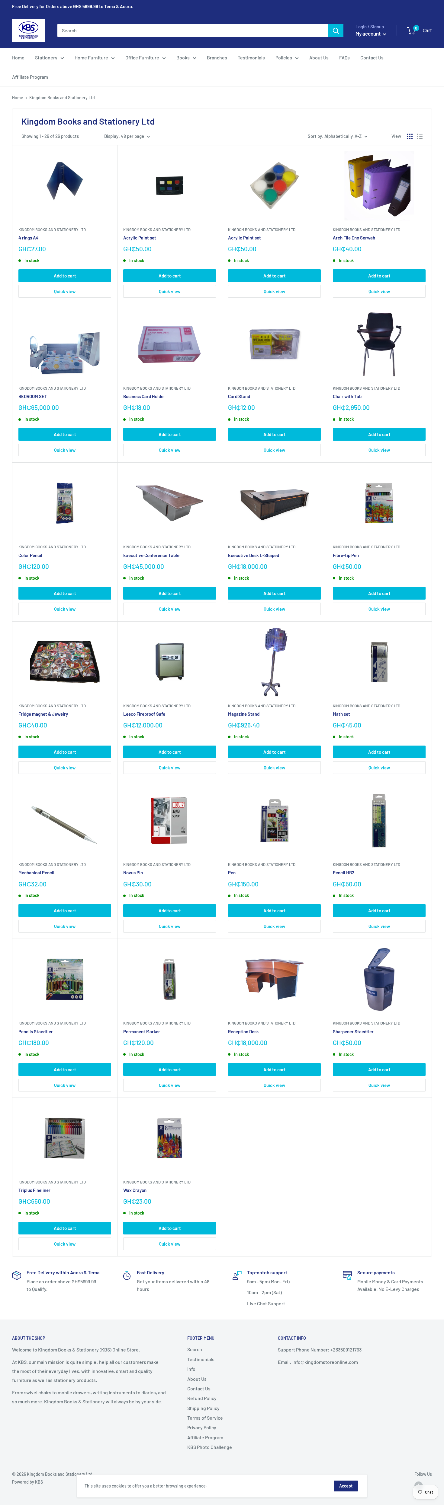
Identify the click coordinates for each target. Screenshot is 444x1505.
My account (368, 33)
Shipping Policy (203, 1408)
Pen (232, 872)
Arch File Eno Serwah (354, 237)
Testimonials (251, 57)
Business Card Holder (144, 396)
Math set (341, 714)
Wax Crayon (134, 1190)
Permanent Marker (141, 1031)
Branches (217, 57)
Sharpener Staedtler (353, 1031)
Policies (283, 57)
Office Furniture (142, 57)
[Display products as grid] (410, 136)
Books (183, 57)
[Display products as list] (420, 136)
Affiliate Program (30, 77)
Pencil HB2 (343, 872)
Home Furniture (91, 57)
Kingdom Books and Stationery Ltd (52, 229)
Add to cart (65, 275)
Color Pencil (30, 555)
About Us (319, 57)
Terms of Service (205, 1418)
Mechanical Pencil (36, 872)
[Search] (335, 30)
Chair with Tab (347, 396)
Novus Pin (133, 872)
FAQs (344, 57)
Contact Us (372, 57)
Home (18, 57)
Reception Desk (243, 1031)
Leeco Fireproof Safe (144, 714)
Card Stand (239, 396)
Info (191, 1369)
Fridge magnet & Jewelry (43, 714)
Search (194, 1349)
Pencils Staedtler (35, 1031)
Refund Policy (202, 1398)
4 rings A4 (28, 237)
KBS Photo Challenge (209, 1447)
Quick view (65, 291)
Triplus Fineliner (34, 1190)
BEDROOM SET (32, 396)
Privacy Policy (201, 1427)
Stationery (46, 57)
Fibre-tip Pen (346, 555)
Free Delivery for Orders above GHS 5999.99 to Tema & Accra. (72, 6)
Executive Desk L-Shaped (253, 555)
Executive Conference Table (151, 555)
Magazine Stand (243, 714)
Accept (345, 1485)
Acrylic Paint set (139, 237)
